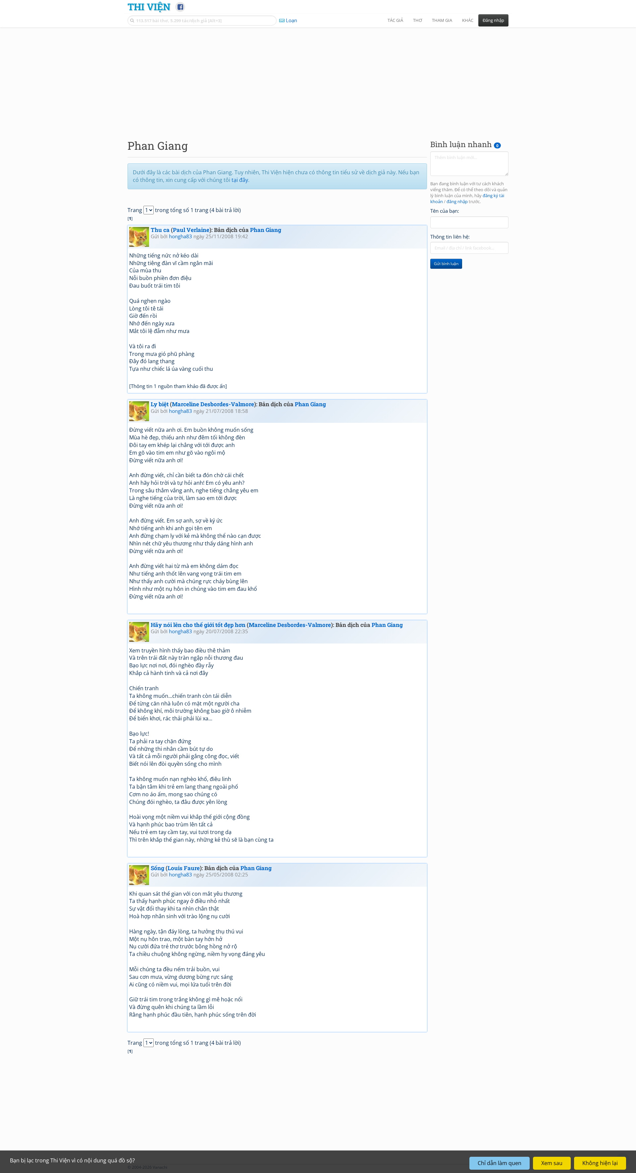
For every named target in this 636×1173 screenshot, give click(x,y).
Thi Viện (149, 6)
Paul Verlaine (191, 230)
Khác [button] (467, 20)
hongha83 (180, 236)
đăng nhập (457, 201)
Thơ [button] (417, 20)
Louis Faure (184, 868)
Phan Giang (265, 230)
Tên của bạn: (444, 210)
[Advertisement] (318, 77)
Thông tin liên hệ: (450, 236)
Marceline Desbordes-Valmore (213, 404)
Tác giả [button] (395, 20)
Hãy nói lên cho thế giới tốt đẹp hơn (198, 625)
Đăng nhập (493, 20)
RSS (505, 1167)
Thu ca (160, 230)
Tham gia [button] (442, 20)
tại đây (240, 180)
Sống (157, 868)
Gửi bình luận (446, 263)
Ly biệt (160, 404)
